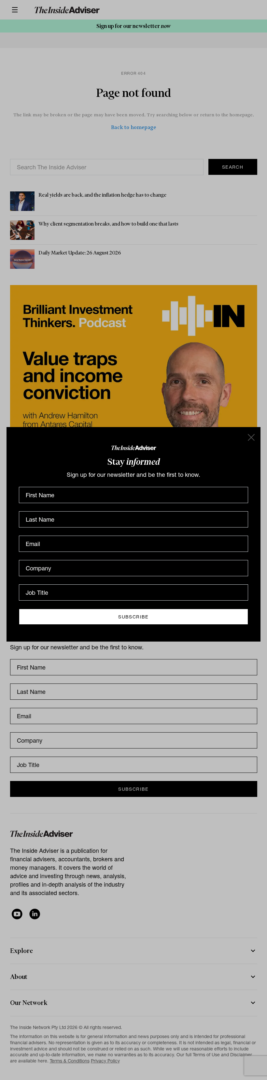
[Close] (250, 437)
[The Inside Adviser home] (133, 447)
